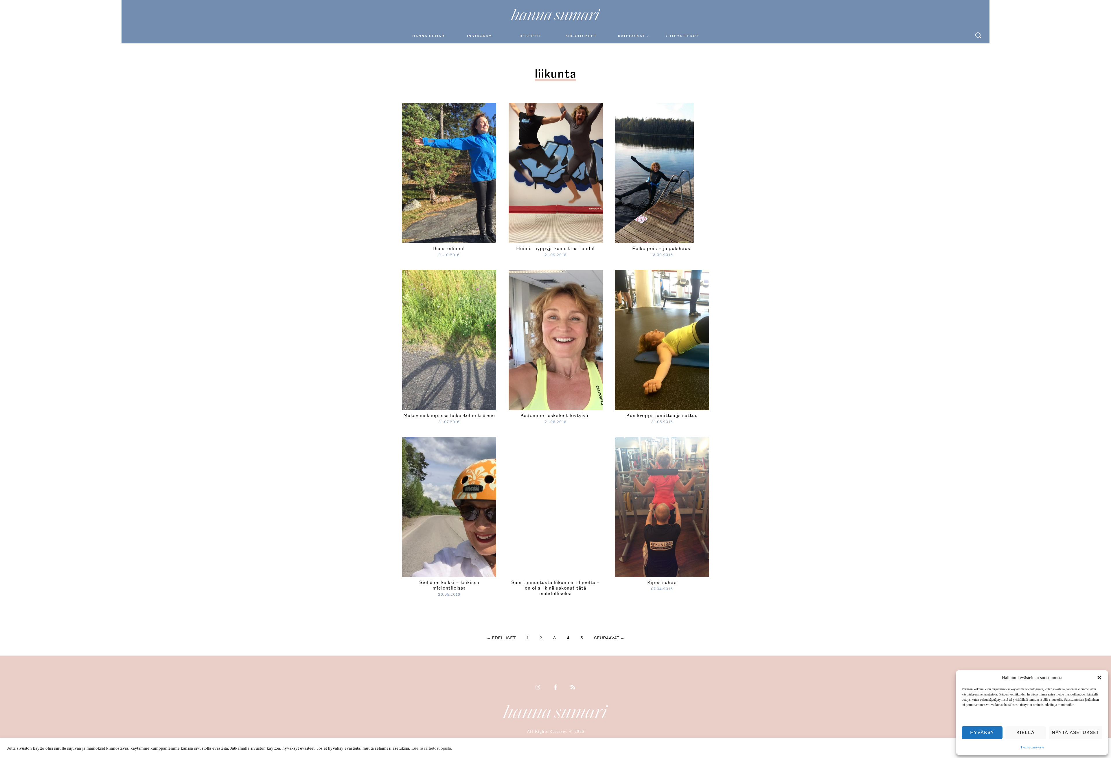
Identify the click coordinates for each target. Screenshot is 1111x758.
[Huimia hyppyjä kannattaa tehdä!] (556, 172)
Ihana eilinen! (449, 249)
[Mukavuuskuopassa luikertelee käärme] (495, 339)
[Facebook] (555, 688)
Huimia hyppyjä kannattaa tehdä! (555, 249)
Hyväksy (982, 732)
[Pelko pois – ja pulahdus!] (654, 172)
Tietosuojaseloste (1032, 747)
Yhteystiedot (682, 36)
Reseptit (530, 36)
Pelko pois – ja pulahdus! (662, 249)
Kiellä (1025, 732)
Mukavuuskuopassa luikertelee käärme (449, 416)
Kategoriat (631, 36)
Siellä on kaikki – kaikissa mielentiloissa (449, 585)
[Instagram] (538, 688)
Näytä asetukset (1075, 732)
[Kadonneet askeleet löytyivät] (602, 339)
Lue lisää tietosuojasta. (431, 748)
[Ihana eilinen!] (472, 172)
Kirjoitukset (581, 36)
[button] (1099, 677)
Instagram (479, 36)
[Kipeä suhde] (667, 506)
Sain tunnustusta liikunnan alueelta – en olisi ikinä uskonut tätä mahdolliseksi (555, 588)
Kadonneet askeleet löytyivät (555, 416)
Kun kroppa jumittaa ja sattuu (662, 416)
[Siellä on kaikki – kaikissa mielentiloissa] (495, 506)
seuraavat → (609, 638)
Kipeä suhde (662, 583)
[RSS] (573, 688)
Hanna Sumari (429, 36)
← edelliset (501, 638)
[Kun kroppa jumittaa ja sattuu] (708, 339)
